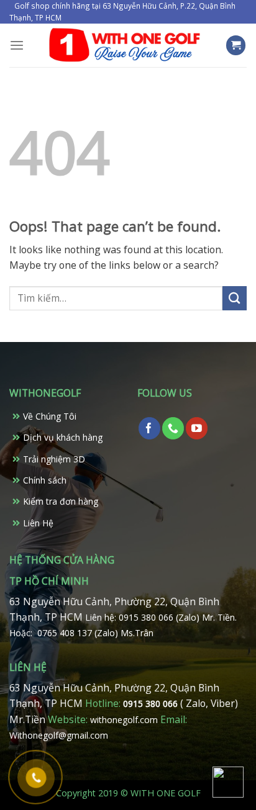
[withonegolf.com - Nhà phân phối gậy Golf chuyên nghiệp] (125, 45)
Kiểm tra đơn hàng (60, 501)
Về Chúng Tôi (49, 416)
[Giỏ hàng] (236, 45)
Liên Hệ (38, 523)
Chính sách (44, 480)
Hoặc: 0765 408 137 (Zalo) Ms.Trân (81, 633)
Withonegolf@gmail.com (58, 735)
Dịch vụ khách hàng (63, 437)
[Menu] (16, 45)
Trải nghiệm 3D (54, 459)
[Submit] (234, 298)
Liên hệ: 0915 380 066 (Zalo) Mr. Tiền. (161, 617)
